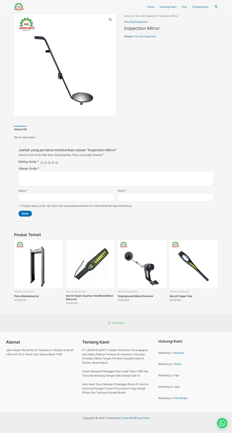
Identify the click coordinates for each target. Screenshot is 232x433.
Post (184, 6)
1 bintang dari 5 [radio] (41, 162)
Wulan (177, 364)
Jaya (177, 386)
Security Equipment (146, 16)
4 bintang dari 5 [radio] (53, 162)
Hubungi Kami (168, 6)
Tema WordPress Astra (135, 418)
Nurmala (179, 352)
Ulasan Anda (29, 168)
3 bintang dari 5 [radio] (49, 162)
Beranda (128, 16)
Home (151, 6)
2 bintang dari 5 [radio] (45, 162)
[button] (110, 19)
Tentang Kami (200, 6)
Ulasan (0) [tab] (20, 129)
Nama (23, 190)
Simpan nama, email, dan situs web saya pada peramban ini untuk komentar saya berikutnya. (76, 205)
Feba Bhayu (181, 398)
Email (122, 190)
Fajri (176, 375)
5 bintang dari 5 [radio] (56, 162)
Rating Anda (29, 161)
